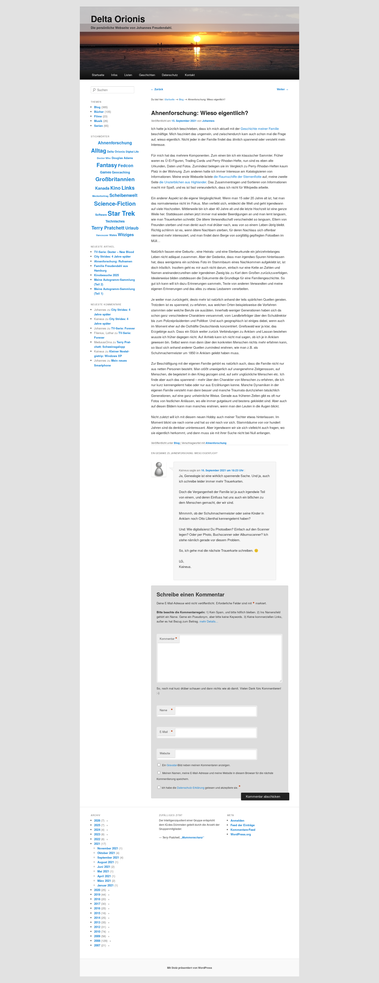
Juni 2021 (103, 867)
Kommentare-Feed (243, 829)
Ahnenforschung (216, 443)
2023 (97, 834)
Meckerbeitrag (100, 196)
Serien (98, 126)
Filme (98, 116)
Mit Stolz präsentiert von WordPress (189, 968)
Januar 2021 (105, 885)
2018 (97, 899)
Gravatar (172, 765)
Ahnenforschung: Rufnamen (113, 261)
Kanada (102, 188)
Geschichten (147, 75)
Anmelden (237, 820)
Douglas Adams (122, 158)
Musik (98, 121)
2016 (97, 908)
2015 (97, 913)
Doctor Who (104, 158)
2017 (97, 904)
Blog (181, 99)
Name (166, 710)
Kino (115, 187)
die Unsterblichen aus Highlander (182, 182)
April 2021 (104, 876)
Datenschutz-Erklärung (190, 787)
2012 (97, 927)
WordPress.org (241, 834)
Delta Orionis (118, 18)
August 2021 (105, 862)
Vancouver (102, 235)
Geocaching (121, 172)
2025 (97, 825)
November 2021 (107, 848)
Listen (128, 75)
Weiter (282, 89)
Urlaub (132, 228)
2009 (97, 936)
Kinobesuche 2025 (106, 275)
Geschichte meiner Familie (260, 128)
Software (101, 215)
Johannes (208, 121)
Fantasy (107, 165)
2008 (97, 941)
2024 (97, 829)
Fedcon (125, 165)
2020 (97, 890)
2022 (97, 839)
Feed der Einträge (243, 825)
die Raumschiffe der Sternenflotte (237, 176)
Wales (113, 235)
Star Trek (121, 213)
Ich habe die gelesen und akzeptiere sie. (201, 787)
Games (105, 172)
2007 (97, 945)
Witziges (126, 234)
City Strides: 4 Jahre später (112, 256)
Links (128, 187)
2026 (97, 820)
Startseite (98, 75)
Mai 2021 (103, 871)
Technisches (115, 221)
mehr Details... (209, 621)
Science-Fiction (115, 203)
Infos (114, 75)
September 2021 (108, 857)
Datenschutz (170, 75)
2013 (97, 922)
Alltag (98, 150)
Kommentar (168, 638)
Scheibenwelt (123, 195)
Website (165, 753)
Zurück (157, 89)
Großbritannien (115, 179)
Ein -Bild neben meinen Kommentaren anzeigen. (196, 765)
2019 (97, 894)
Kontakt (190, 75)
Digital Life (132, 152)
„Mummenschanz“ (192, 837)
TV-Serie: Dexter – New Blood (114, 252)
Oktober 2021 (106, 853)
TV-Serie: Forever (123, 328)
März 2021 (104, 881)
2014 (97, 918)
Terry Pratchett (107, 227)
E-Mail (166, 731)
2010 (97, 931)
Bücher (99, 112)
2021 (97, 844)
